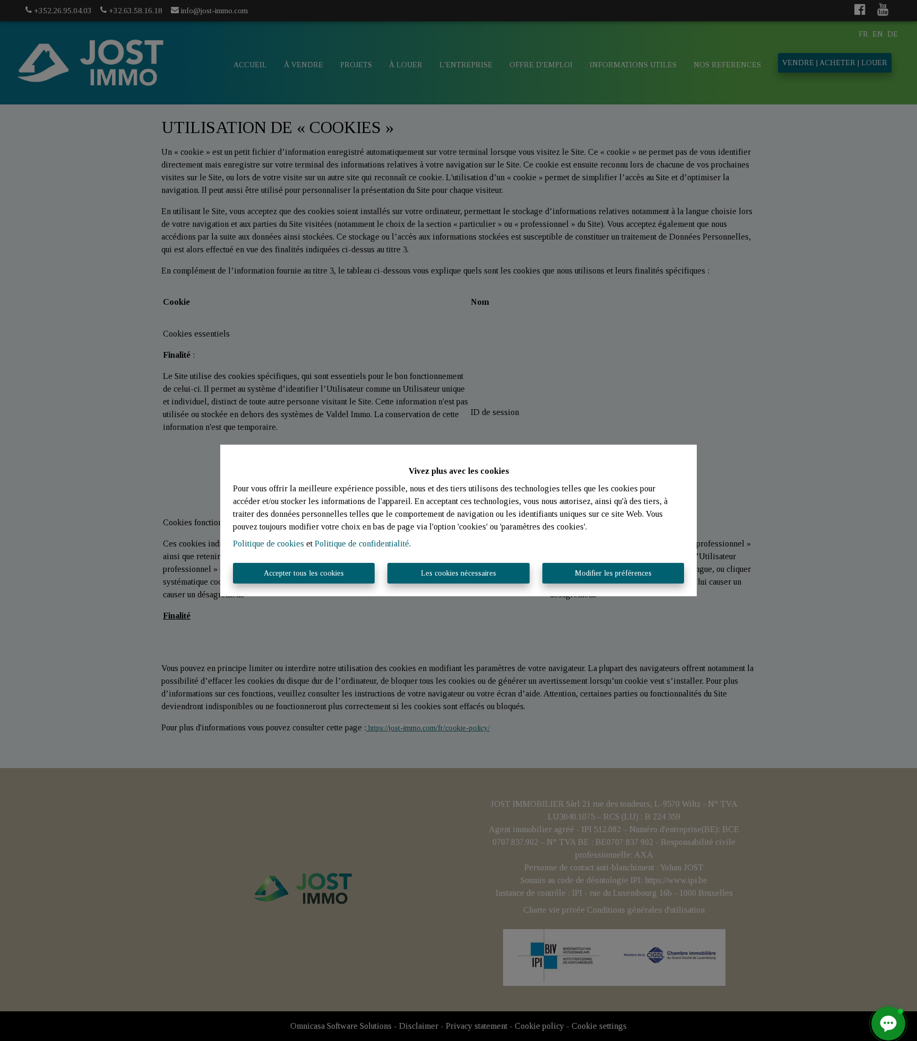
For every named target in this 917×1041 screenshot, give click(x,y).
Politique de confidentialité (362, 543)
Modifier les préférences (613, 573)
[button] (888, 1023)
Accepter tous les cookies (304, 573)
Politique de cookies (268, 543)
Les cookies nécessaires (458, 573)
